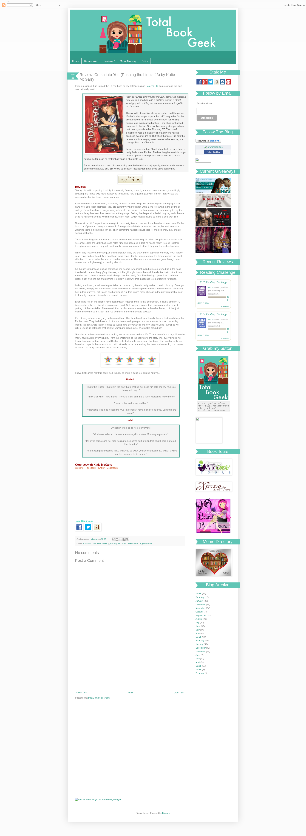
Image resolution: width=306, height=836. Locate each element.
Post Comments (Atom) (99, 698)
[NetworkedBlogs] (213, 147)
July (197, 622)
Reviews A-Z (91, 61)
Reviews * (109, 61)
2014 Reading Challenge (213, 314)
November (201, 608)
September (201, 615)
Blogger (166, 813)
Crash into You (89, 543)
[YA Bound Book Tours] (213, 532)
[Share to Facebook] (124, 539)
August (199, 619)
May (198, 630)
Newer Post (81, 692)
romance (137, 543)
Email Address (204, 103)
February (200, 597)
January (199, 601)
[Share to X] (120, 539)
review (129, 543)
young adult (147, 543)
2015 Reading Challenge (213, 282)
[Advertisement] (130, 665)
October (199, 612)
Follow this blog (213, 152)
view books (225, 306)
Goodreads (112, 468)
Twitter (101, 468)
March (199, 593)
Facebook (91, 468)
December (201, 604)
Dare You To (152, 86)
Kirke (210, 287)
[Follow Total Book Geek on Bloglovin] (208, 142)
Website (79, 468)
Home (75, 61)
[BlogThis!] (117, 539)
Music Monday (128, 61)
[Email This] (113, 539)
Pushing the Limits (118, 543)
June (198, 626)
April (198, 633)
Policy (144, 61)
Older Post (179, 692)
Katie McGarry (103, 543)
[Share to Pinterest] (127, 539)
